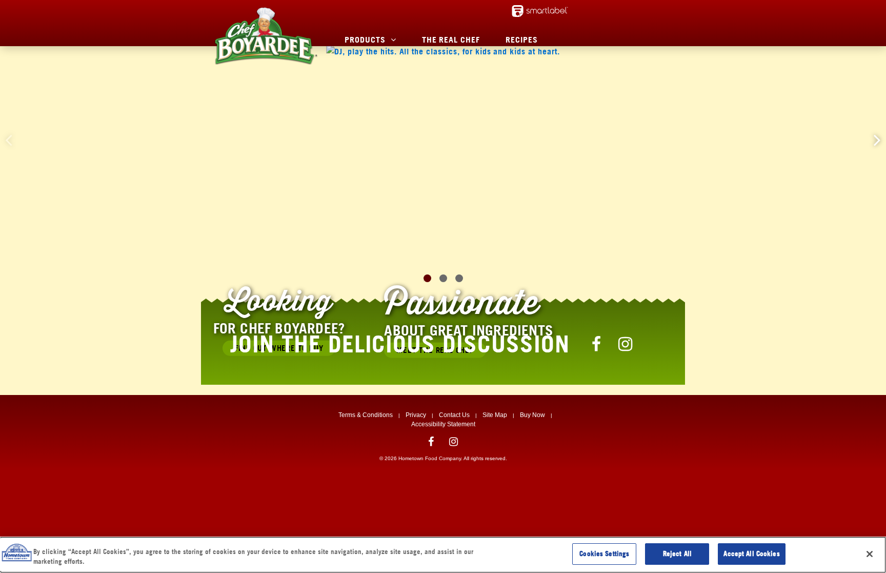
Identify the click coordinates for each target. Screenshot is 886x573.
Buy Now (532, 415)
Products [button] (365, 39)
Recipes (522, 39)
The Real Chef (451, 39)
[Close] (869, 554)
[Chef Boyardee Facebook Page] (597, 344)
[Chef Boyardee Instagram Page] (625, 344)
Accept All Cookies (751, 553)
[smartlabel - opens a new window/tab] (540, 11)
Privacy (416, 415)
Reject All (677, 553)
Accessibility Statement (443, 424)
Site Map (494, 415)
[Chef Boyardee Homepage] (265, 36)
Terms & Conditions (365, 415)
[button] (877, 140)
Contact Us (454, 415)
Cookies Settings (604, 553)
